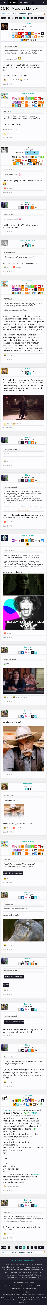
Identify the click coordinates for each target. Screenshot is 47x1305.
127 (20, 18)
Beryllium (19, 1292)
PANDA (34, 1112)
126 (17, 18)
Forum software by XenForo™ (23, 1283)
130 (32, 18)
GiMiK (27, 369)
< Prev (3, 18)
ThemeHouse (37, 1285)
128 (24, 18)
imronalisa (27, 784)
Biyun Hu (6, 1110)
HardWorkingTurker (27, 535)
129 (28, 18)
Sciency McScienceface (27, 240)
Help (28, 1292)
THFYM (28, 24)
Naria (27, 202)
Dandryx (27, 647)
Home (4, 2)
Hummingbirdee (28, 93)
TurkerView (35, 1174)
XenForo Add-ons (18, 1288)
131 (36, 18)
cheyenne (28, 1095)
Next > (41, 18)
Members (24, 2)
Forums (13, 2)
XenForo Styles (31, 1288)
